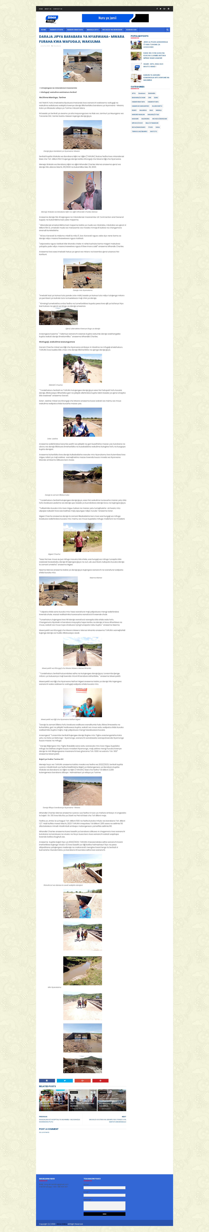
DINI (149, 98)
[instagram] (168, 8)
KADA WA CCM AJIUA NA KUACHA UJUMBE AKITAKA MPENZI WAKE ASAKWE (154, 55)
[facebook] (157, 8)
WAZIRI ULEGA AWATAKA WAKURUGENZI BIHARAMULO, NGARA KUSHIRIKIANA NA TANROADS (53, 1102)
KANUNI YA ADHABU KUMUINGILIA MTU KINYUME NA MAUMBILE (156, 77)
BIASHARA (151, 93)
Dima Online (62, 1224)
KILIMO (134, 110)
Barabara (57, 46)
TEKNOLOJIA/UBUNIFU (139, 131)
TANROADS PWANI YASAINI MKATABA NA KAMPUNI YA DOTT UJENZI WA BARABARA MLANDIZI (82, 1102)
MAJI (151, 110)
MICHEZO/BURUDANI (159, 119)
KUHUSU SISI (131, 30)
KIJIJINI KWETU (157, 106)
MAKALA (158, 110)
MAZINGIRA (145, 119)
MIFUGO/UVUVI (137, 123)
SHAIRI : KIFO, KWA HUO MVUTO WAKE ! (153, 65)
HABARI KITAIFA (56, 30)
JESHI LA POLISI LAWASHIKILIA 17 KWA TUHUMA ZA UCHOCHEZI (155, 44)
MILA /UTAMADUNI (152, 123)
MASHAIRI (135, 119)
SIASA (158, 127)
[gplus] (164, 8)
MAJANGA (143, 110)
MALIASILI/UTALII (153, 114)
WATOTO (153, 131)
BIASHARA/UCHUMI (138, 98)
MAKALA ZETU (93, 30)
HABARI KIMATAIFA (75, 30)
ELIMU (156, 98)
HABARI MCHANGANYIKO (140, 106)
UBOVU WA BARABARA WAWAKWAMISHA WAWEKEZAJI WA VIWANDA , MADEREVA (111, 1102)
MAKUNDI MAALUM (138, 114)
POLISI (150, 127)
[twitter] (160, 8)
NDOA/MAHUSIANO (138, 127)
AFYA (133, 93)
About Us (48, 9)
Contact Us (57, 9)
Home (41, 9)
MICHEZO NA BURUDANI (112, 30)
